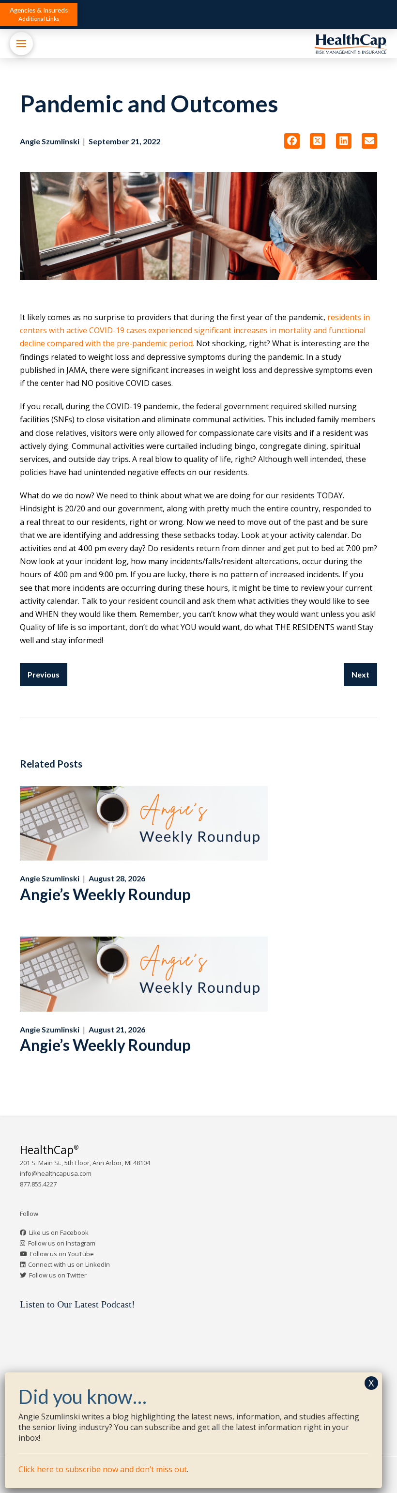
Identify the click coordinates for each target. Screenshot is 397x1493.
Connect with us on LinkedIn (69, 1264)
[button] (38, 14)
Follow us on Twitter (58, 1275)
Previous (44, 674)
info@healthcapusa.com (56, 1173)
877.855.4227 (38, 1184)
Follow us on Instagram (61, 1243)
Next (360, 674)
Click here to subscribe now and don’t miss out (102, 1469)
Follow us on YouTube (62, 1253)
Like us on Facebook (59, 1232)
